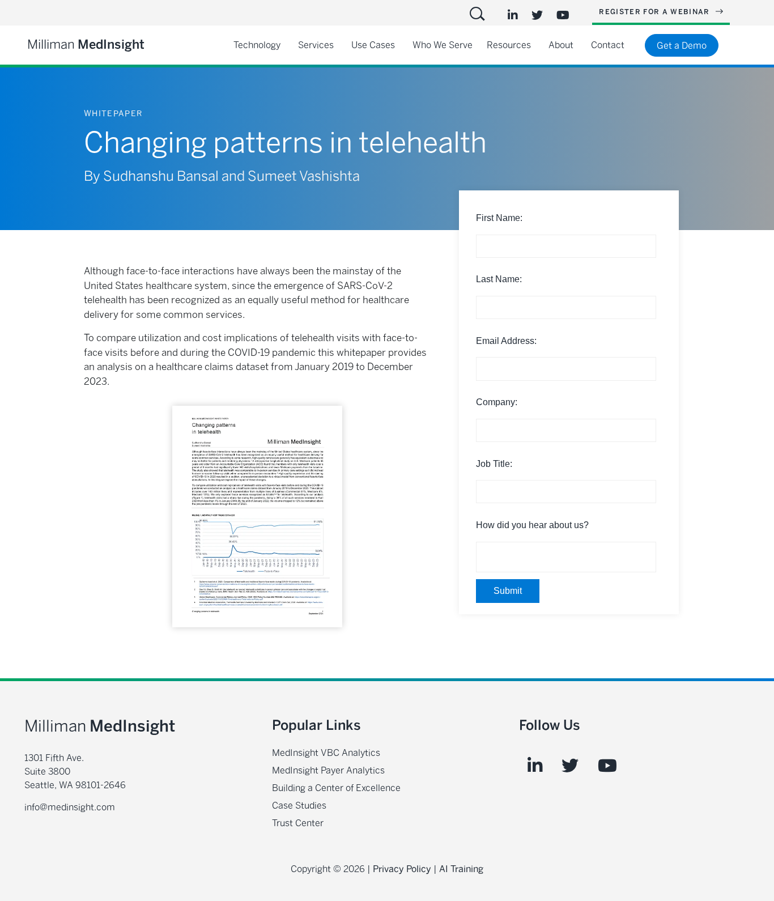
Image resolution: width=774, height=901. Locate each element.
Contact (607, 45)
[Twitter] (537, 15)
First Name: (499, 218)
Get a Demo (682, 45)
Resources (509, 45)
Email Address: (506, 341)
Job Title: (494, 464)
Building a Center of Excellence (336, 788)
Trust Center (298, 823)
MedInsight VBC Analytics (326, 752)
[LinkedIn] (513, 15)
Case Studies (299, 805)
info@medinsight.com (69, 807)
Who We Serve (442, 45)
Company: (496, 402)
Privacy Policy (402, 869)
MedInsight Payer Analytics (328, 770)
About (560, 45)
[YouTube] (562, 15)
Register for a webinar (655, 11)
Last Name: (499, 279)
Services (316, 45)
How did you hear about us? (532, 525)
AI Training (461, 869)
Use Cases (373, 45)
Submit (508, 591)
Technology (256, 45)
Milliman (85, 44)
